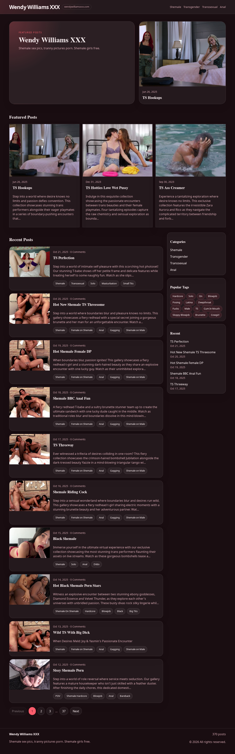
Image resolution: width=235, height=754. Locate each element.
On (200, 296)
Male (187, 308)
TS (197, 308)
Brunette (200, 314)
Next (76, 711)
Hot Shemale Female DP (186, 363)
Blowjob (212, 296)
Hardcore (178, 296)
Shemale (175, 7)
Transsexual (210, 7)
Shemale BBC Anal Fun (185, 373)
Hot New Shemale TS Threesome (193, 352)
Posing (176, 302)
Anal (223, 7)
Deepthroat (204, 302)
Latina (189, 302)
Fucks (176, 308)
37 (64, 711)
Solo (191, 296)
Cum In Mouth (212, 308)
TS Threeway (179, 384)
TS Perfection (179, 341)
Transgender (191, 7)
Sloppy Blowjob (181, 314)
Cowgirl (215, 314)
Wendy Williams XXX (34, 6)
